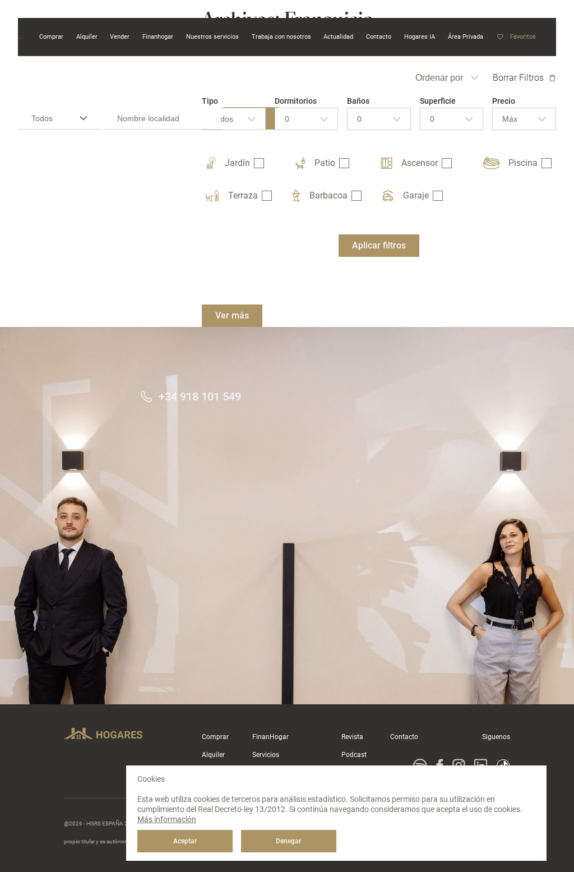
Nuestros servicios (212, 36)
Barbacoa (328, 195)
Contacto (404, 737)
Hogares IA (419, 36)
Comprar (215, 737)
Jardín (237, 163)
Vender (119, 36)
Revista (352, 737)
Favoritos (523, 37)
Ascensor (419, 163)
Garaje (416, 195)
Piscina (523, 163)
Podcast (354, 755)
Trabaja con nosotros (281, 36)
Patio (324, 163)
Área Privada (465, 36)
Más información (166, 819)
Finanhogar (157, 36)
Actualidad (338, 36)
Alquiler (213, 755)
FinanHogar (270, 737)
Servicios (265, 755)
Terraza (243, 195)
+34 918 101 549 (200, 396)
